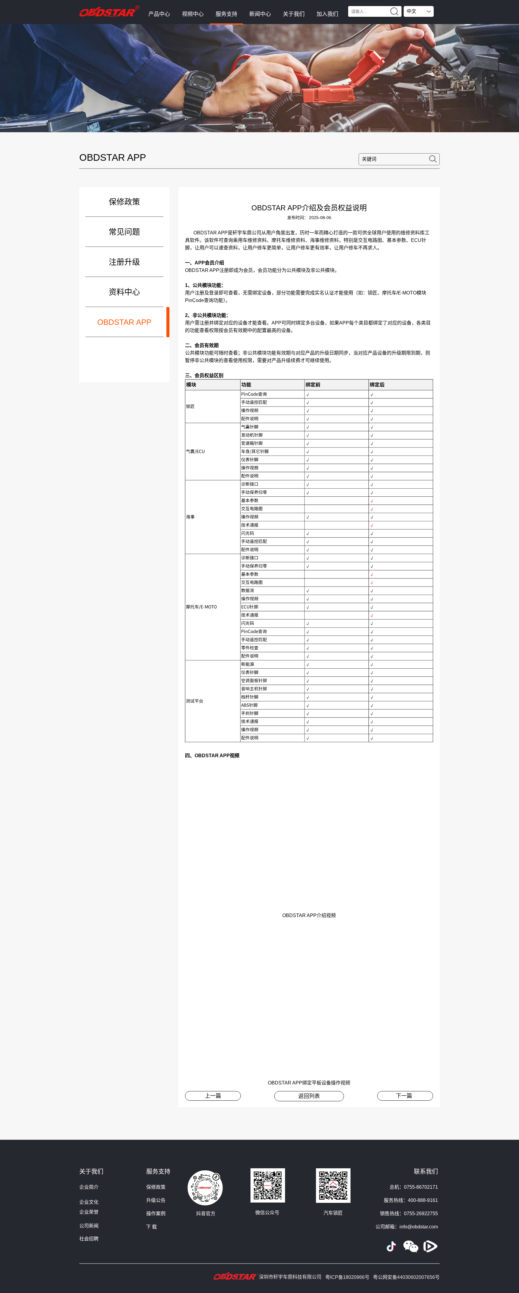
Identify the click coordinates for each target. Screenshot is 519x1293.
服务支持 (226, 14)
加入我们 (327, 14)
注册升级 (124, 262)
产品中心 (159, 14)
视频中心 (193, 14)
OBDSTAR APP (124, 322)
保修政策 (124, 201)
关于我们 (294, 14)
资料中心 (124, 292)
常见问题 (124, 231)
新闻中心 (260, 14)
